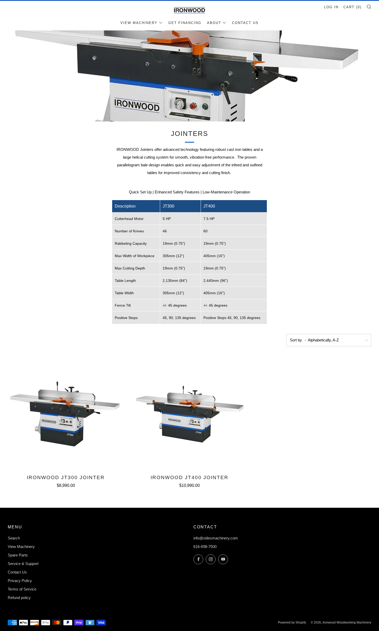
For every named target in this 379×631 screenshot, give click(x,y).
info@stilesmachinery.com (215, 538)
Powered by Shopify (292, 622)
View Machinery (139, 23)
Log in (331, 7)
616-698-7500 (205, 546)
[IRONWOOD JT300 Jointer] (66, 412)
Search (14, 538)
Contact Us (245, 23)
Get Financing (184, 23)
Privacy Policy (20, 580)
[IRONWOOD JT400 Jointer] (189, 412)
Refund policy (19, 597)
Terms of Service (22, 589)
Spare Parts (18, 555)
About (214, 23)
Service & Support (23, 563)
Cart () (352, 7)
